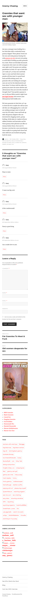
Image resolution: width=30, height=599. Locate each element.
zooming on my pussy (10, 518)
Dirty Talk (19, 461)
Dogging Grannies (9, 419)
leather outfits (17, 485)
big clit (5, 451)
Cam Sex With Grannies (9, 589)
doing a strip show (9, 464)
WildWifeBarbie (14, 515)
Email (4, 300)
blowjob (4, 142)
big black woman (18, 447)
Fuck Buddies (8, 421)
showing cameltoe (17, 498)
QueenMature (7, 491)
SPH (4, 502)
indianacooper (18, 481)
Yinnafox (23, 515)
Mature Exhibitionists (17, 140)
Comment (6, 268)
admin (6, 139)
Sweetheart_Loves (9, 508)
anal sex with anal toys (10, 444)
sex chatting (17, 495)
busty (19, 458)
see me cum (7, 495)
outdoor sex (18, 142)
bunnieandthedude (9, 458)
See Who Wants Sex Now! (10, 581)
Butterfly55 (6, 461)
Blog (3, 585)
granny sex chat (8, 474)
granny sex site (10, 58)
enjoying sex (20, 468)
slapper (4, 144)
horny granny (7, 481)
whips (5, 515)
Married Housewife (10, 426)
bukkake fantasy (8, 454)
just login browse (7, 96)
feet (4, 471)
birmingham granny (15, 451)
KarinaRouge (7, 485)
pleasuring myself (20, 488)
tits (18, 508)
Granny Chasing (10, 6)
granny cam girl (12, 471)
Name (4, 293)
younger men (10, 144)
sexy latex (6, 498)
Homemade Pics (6, 140)
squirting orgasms (9, 505)
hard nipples (7, 478)
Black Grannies (8, 415)
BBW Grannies (8, 412)
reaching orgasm (19, 491)
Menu (25, 6)
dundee (9, 142)
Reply (4, 176)
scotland (24, 142)
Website (5, 308)
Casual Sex (23, 139)
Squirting (11, 502)
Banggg (21, 444)
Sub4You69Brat (21, 505)
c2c (13, 461)
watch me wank (18, 512)
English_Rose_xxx (8, 468)
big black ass (7, 447)
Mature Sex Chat (9, 430)
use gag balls (7, 512)
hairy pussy (18, 474)
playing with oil (8, 488)
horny (13, 142)
